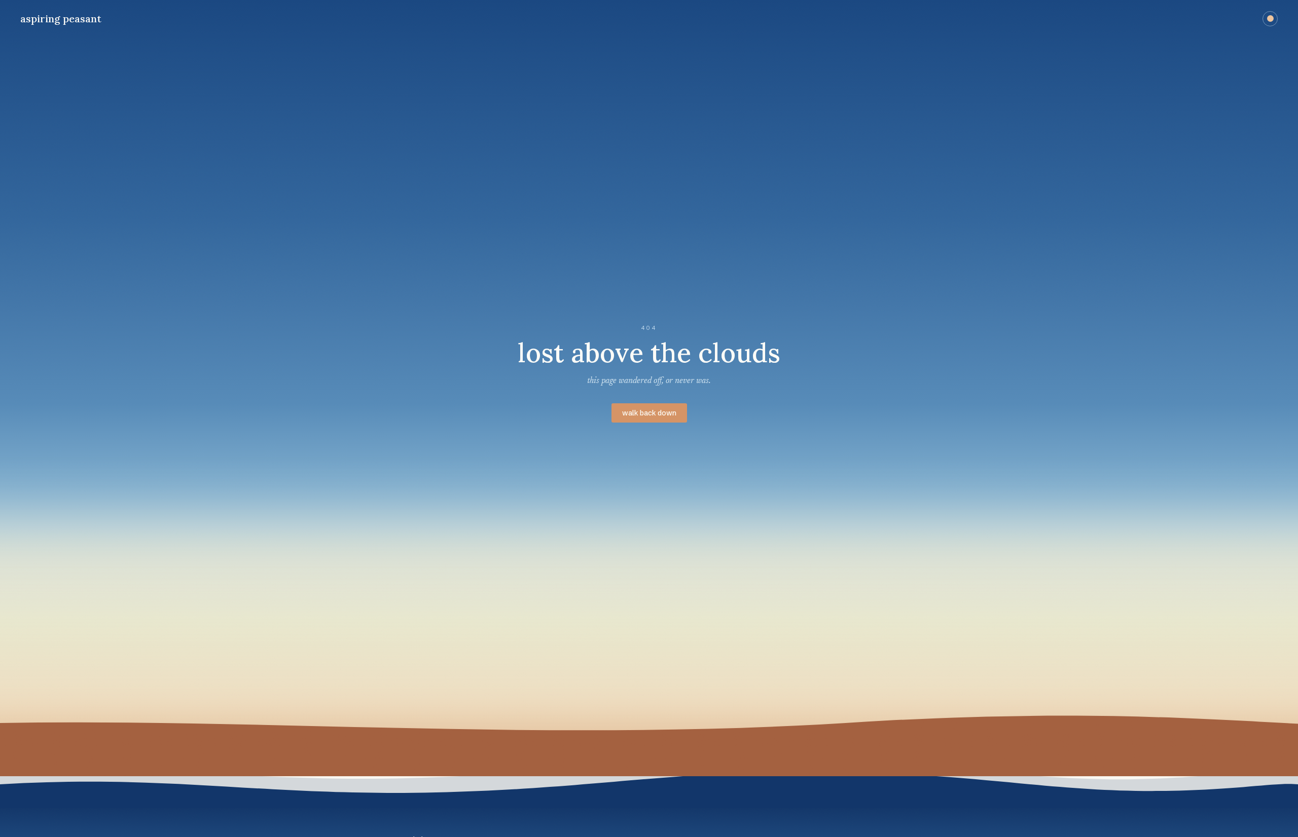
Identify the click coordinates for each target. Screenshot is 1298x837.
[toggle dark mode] (1270, 18)
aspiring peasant (60, 18)
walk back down (649, 412)
